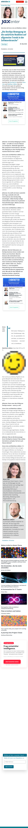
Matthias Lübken (12, 84)
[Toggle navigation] (6, 2)
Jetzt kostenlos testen (12, 662)
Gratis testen (20, 1)
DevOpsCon (13, 82)
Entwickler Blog (5, 5)
